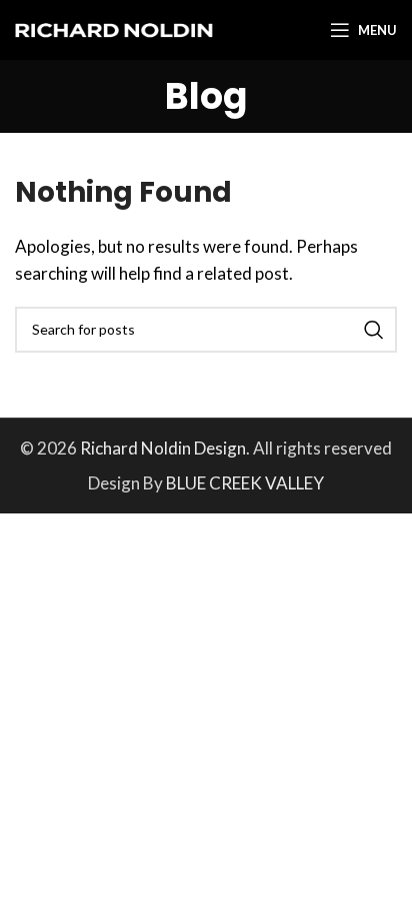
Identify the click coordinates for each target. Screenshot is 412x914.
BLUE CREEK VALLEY (245, 482)
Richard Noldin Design (163, 448)
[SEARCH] (374, 330)
